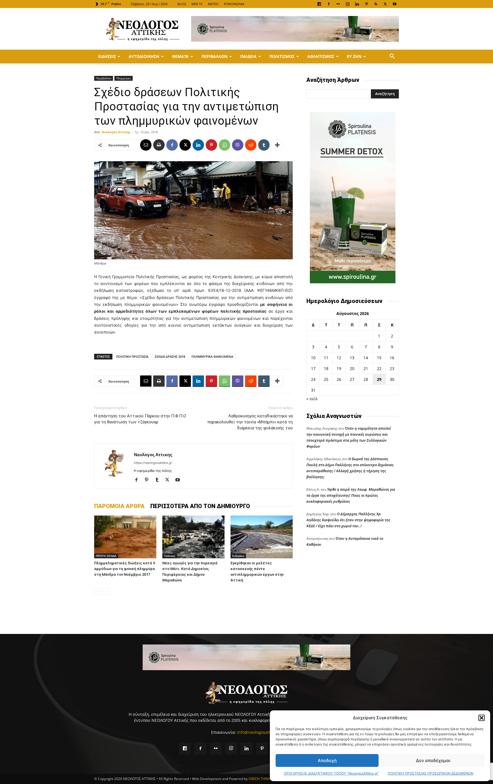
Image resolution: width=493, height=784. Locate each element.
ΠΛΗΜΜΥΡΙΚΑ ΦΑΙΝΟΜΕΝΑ (212, 356)
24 (313, 379)
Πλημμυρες (123, 78)
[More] (277, 145)
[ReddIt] (250, 145)
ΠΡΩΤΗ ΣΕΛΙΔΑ (106, 556)
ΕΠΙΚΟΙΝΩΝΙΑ (234, 4)
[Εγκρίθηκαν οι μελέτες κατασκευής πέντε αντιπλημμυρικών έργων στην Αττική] (262, 537)
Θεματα (180, 56)
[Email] (145, 145)
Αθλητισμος (320, 56)
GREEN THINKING (262, 778)
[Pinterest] (366, 4)
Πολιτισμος (281, 56)
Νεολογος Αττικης (116, 132)
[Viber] (237, 145)
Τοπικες (169, 556)
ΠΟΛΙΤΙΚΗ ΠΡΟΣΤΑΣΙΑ (132, 356)
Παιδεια (248, 56)
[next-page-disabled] (106, 591)
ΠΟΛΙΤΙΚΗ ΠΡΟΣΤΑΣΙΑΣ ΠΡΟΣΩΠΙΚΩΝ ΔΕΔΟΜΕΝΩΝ (430, 773)
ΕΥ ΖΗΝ (354, 56)
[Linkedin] (357, 4)
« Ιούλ (312, 398)
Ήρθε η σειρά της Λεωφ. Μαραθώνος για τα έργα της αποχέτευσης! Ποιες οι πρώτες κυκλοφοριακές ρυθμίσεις (350, 495)
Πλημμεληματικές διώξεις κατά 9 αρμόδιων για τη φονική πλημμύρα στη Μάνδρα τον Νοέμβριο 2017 (124, 569)
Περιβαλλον (214, 56)
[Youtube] (394, 4)
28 (365, 379)
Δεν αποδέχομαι (433, 760)
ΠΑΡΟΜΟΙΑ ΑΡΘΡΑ (119, 506)
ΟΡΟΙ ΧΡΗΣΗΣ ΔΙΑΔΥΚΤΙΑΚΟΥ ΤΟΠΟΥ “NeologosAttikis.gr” (331, 773)
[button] (481, 718)
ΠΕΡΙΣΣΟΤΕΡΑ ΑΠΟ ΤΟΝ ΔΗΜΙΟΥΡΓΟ (200, 506)
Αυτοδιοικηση (144, 56)
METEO (213, 4)
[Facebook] (328, 4)
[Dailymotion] (319, 4)
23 (392, 368)
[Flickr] (338, 4)
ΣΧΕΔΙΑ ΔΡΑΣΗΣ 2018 (170, 356)
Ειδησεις (107, 56)
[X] (385, 4)
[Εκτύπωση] (159, 145)
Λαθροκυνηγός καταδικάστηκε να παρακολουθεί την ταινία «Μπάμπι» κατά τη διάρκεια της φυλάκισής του (250, 422)
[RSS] (375, 4)
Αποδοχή (327, 760)
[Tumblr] (264, 145)
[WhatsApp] (224, 145)
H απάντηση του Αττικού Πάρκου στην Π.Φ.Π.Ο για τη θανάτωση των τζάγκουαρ (140, 419)
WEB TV (197, 4)
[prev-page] (97, 591)
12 (339, 357)
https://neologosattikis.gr (153, 463)
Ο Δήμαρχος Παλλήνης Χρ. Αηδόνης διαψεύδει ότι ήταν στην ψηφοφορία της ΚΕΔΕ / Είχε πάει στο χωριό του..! (348, 519)
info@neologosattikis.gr (259, 732)
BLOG (181, 4)
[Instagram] (347, 4)
